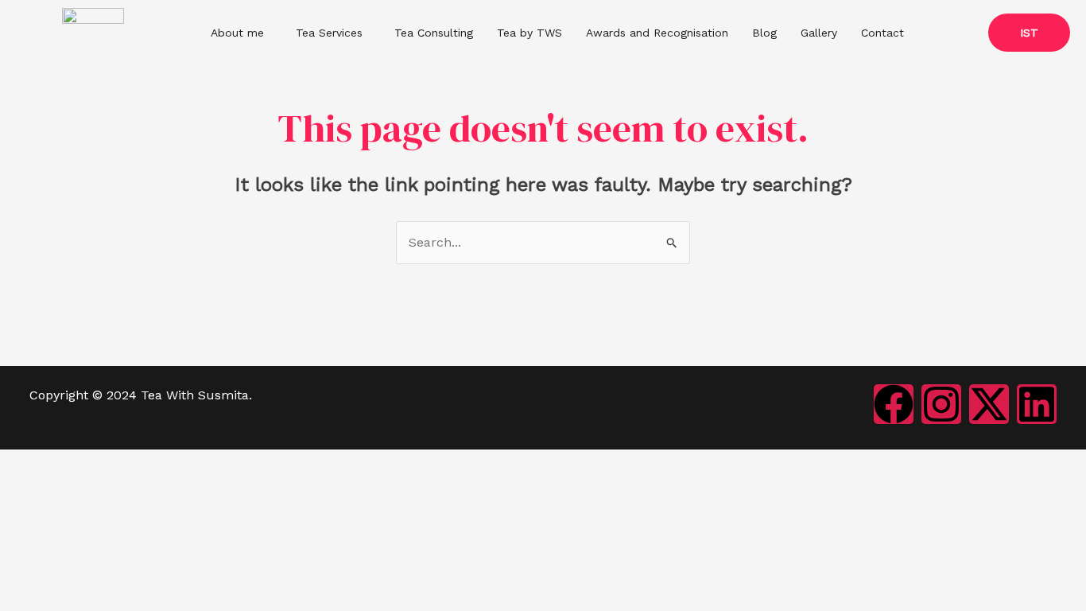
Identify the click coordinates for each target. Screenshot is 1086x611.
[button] (241, 32)
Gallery (819, 32)
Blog (764, 32)
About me (237, 32)
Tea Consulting (433, 32)
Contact (882, 32)
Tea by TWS (529, 32)
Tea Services (329, 32)
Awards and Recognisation (657, 32)
